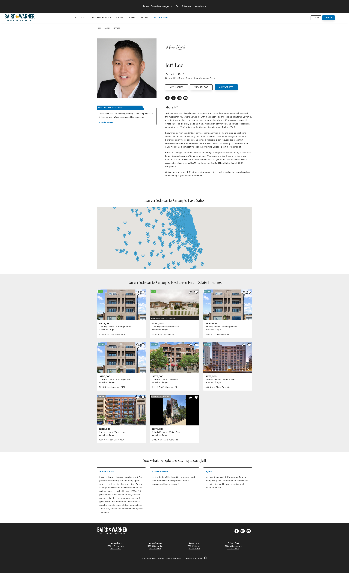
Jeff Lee (117, 28)
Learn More (200, 6)
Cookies (186, 558)
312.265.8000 (161, 17)
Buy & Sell (80, 17)
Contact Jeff (226, 87)
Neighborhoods (101, 17)
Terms (178, 558)
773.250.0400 (233, 548)
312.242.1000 (115, 548)
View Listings (176, 87)
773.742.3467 (174, 73)
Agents (120, 17)
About (144, 17)
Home (99, 28)
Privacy (169, 558)
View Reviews (201, 87)
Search (329, 17)
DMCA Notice (196, 558)
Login (316, 17)
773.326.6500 (155, 548)
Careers (132, 17)
